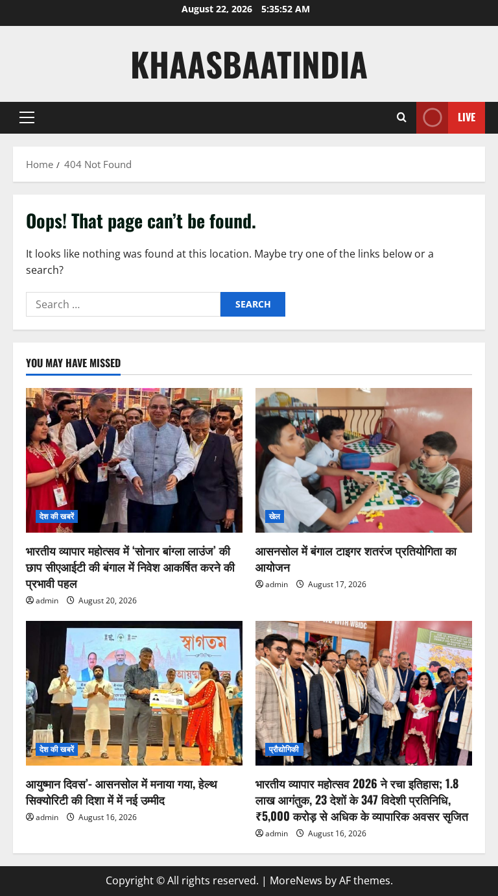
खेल (274, 516)
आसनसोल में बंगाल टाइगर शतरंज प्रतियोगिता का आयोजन (355, 558)
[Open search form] (402, 117)
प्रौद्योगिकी (284, 749)
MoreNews (296, 880)
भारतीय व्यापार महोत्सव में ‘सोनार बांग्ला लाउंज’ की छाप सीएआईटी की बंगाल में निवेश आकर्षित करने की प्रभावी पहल (130, 566)
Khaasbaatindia (249, 63)
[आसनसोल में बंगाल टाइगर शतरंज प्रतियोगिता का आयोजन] (363, 460)
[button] (27, 117)
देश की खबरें (57, 516)
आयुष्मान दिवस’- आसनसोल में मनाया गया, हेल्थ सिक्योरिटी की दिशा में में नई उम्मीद (121, 791)
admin (47, 600)
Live (466, 117)
